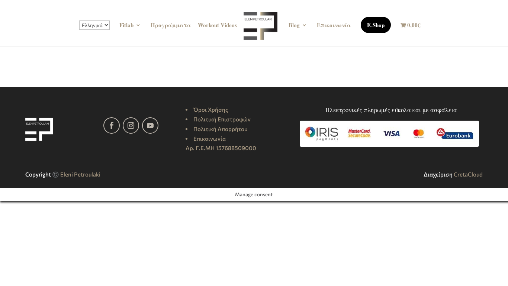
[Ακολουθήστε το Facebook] (111, 125)
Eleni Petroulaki (80, 174)
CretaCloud (468, 174)
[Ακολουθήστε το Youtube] (150, 125)
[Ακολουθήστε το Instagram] (131, 125)
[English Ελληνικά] (94, 33)
